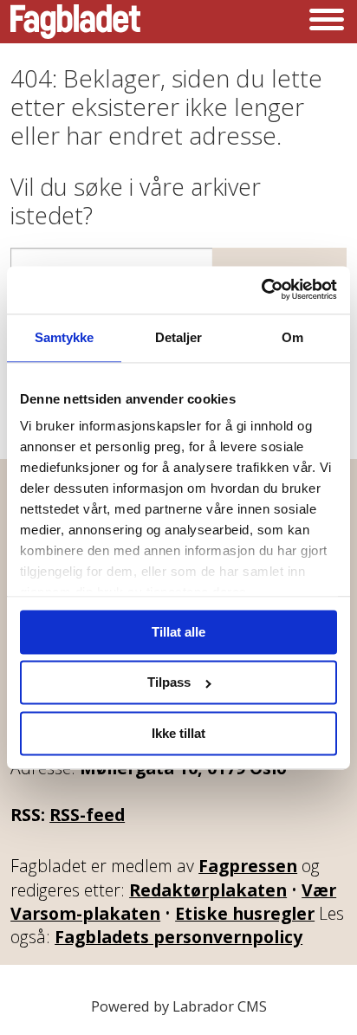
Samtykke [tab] (64, 337)
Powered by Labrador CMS (179, 1006)
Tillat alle (178, 631)
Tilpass (169, 683)
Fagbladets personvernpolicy (178, 936)
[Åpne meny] (326, 22)
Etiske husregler (245, 913)
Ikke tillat (178, 733)
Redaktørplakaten (208, 890)
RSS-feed (87, 814)
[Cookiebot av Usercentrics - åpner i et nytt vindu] (261, 290)
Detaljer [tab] (179, 337)
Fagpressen (247, 865)
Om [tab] (292, 337)
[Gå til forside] (75, 21)
